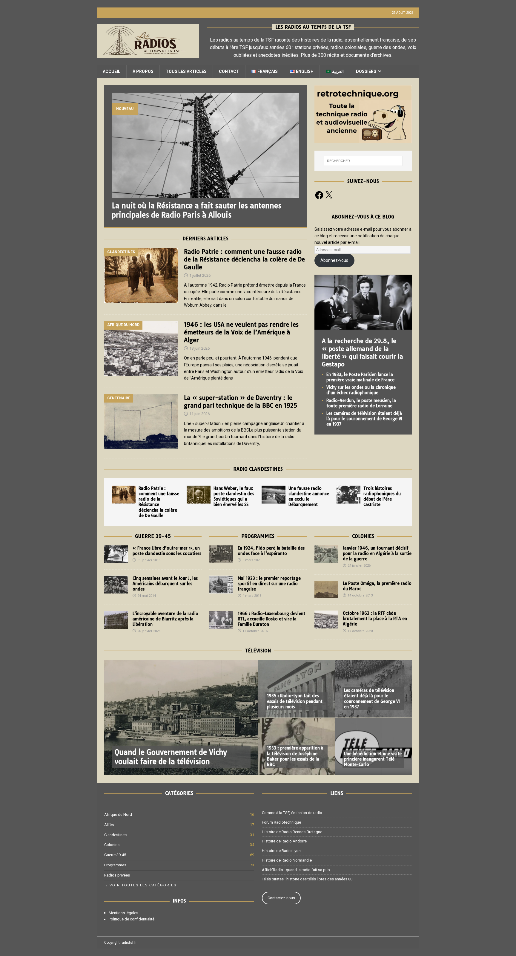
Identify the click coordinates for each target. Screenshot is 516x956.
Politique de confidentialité (131, 919)
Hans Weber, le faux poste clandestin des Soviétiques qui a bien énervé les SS (234, 496)
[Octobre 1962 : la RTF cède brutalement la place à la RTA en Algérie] (326, 619)
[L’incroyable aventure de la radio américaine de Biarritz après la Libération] (116, 620)
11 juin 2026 (199, 414)
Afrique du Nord (118, 814)
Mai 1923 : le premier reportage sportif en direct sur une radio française (269, 584)
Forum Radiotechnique (281, 822)
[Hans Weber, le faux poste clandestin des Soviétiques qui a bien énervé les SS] (199, 495)
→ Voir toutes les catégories (140, 885)
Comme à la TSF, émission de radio (292, 812)
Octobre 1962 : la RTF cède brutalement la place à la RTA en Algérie (375, 619)
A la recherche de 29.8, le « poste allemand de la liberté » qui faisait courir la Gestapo (362, 352)
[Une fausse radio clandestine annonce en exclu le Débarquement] (273, 495)
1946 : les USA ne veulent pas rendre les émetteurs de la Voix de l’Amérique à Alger (241, 332)
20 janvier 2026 (148, 631)
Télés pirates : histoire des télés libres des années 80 (307, 879)
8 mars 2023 (251, 560)
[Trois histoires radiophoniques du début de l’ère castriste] (348, 495)
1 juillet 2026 (200, 275)
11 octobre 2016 (255, 631)
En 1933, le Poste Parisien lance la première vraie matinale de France (360, 377)
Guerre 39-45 (153, 536)
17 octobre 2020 (360, 631)
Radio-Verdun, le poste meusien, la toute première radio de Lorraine (361, 403)
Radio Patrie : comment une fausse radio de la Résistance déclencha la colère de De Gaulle (244, 259)
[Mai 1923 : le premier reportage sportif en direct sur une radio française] (221, 585)
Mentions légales (123, 913)
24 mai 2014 (146, 596)
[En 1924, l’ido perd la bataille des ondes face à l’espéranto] (221, 554)
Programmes (257, 536)
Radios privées (117, 875)
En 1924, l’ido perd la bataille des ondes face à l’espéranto (271, 550)
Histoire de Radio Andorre (284, 841)
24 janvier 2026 (359, 566)
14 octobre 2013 (360, 595)
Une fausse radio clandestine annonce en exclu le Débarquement (308, 496)
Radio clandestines (258, 469)
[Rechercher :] (363, 161)
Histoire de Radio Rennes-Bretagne (292, 832)
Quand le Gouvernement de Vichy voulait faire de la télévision (171, 757)
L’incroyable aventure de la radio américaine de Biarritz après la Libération (165, 619)
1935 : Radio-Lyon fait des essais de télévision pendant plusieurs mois (294, 701)
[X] (329, 195)
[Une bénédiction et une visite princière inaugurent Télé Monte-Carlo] (373, 746)
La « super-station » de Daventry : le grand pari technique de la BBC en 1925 (240, 401)
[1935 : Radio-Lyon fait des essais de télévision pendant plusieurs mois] (296, 689)
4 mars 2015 (251, 596)
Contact (229, 71)
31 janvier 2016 (148, 560)
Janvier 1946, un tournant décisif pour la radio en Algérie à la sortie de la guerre (377, 553)
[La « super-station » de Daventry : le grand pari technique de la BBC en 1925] (141, 421)
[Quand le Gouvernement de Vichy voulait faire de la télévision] (181, 717)
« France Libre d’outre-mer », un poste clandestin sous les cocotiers (167, 550)
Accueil (111, 71)
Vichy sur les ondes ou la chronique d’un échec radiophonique (361, 390)
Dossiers (366, 71)
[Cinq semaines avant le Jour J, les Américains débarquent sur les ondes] (116, 585)
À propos (143, 71)
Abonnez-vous (334, 260)
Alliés (109, 824)
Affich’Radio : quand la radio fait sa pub (296, 870)
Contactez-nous (281, 898)
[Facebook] (319, 195)
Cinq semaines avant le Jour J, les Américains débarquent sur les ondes (165, 584)
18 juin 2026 (199, 348)
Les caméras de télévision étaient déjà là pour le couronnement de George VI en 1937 (364, 419)
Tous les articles (186, 71)
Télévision (258, 651)
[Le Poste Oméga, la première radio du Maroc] (326, 589)
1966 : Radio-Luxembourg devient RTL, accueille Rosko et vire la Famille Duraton (271, 619)
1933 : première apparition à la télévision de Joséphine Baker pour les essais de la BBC (295, 756)
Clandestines (115, 835)
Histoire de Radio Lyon (281, 850)
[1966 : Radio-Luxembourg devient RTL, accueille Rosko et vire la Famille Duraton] (221, 620)
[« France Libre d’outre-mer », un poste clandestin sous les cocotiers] (116, 554)
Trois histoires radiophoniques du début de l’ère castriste (382, 496)
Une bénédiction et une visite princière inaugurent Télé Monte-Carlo (373, 759)
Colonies (363, 536)
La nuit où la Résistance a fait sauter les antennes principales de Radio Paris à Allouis (196, 210)
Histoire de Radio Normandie (287, 860)
